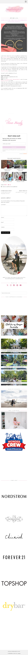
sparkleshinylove (15, 651)
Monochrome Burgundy (7, 170)
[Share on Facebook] (5, 184)
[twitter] (7, 285)
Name (2, 217)
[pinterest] (17, 285)
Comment (3, 204)
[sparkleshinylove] (14, 7)
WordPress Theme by (14, 653)
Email (2, 222)
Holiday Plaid (20, 181)
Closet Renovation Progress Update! (6, 192)
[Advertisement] (14, 467)
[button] (26, 1)
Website (2, 227)
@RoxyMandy (9, 79)
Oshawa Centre (6, 57)
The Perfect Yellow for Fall (21, 192)
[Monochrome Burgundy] (7, 164)
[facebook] (14, 285)
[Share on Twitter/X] (7, 184)
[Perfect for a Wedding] (20, 164)
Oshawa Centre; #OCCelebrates (9, 186)
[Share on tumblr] (10, 184)
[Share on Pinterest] (9, 184)
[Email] (20, 285)
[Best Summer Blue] (7, 176)
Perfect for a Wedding (20, 170)
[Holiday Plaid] (20, 176)
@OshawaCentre (4, 80)
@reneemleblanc (16, 79)
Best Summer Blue (7, 181)
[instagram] (10, 285)
